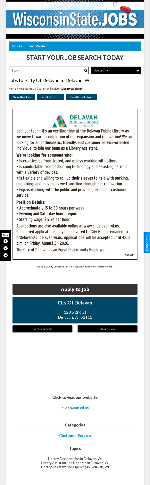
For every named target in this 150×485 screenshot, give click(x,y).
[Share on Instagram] (5, 255)
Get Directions (42, 329)
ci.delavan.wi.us (75, 408)
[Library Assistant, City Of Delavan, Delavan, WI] (75, 184)
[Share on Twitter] (5, 248)
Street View (107, 329)
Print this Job (50, 97)
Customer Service (48, 88)
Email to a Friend (81, 97)
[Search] (85, 70)
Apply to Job (75, 289)
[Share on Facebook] (5, 241)
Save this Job (22, 97)
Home (12, 88)
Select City (101, 70)
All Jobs (17, 46)
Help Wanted (37, 46)
